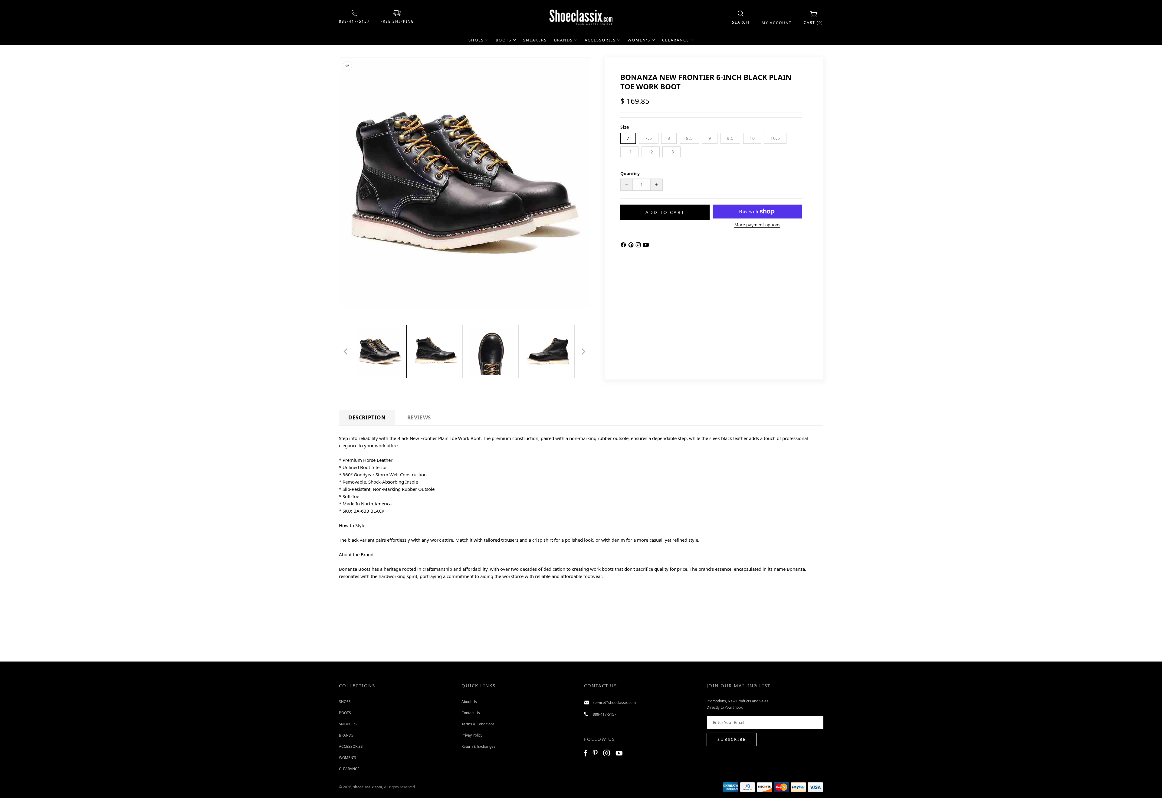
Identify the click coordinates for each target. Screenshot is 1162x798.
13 (671, 152)
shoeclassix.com (367, 787)
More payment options (757, 225)
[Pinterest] (631, 246)
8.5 (689, 138)
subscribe (731, 739)
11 (629, 152)
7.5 (648, 138)
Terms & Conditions (477, 723)
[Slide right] (583, 351)
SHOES (345, 701)
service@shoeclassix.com (614, 702)
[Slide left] (345, 351)
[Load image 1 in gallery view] (380, 351)
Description (367, 417)
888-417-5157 (354, 21)
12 (650, 152)
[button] (741, 18)
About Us (469, 701)
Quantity (630, 173)
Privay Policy (471, 734)
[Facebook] (624, 246)
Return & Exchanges (478, 746)
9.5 (730, 138)
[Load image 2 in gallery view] (436, 351)
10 (752, 138)
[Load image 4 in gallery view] (548, 351)
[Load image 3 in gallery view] (492, 351)
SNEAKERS (348, 723)
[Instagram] (639, 246)
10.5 (775, 138)
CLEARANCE (349, 768)
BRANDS (346, 734)
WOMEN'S (347, 757)
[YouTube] (646, 246)
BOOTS (345, 712)
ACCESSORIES (351, 746)
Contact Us (470, 712)
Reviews (419, 417)
